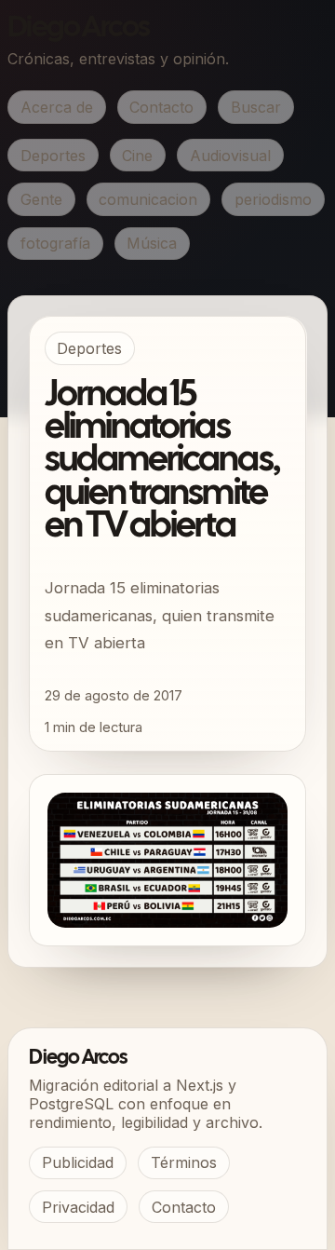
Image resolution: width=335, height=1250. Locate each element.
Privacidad (78, 1207)
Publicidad (78, 1162)
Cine (137, 155)
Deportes (53, 155)
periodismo (273, 199)
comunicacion (148, 199)
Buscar (256, 107)
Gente (41, 199)
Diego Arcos (78, 28)
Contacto (161, 107)
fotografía (55, 243)
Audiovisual (230, 155)
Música (152, 243)
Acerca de (56, 107)
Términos (184, 1162)
